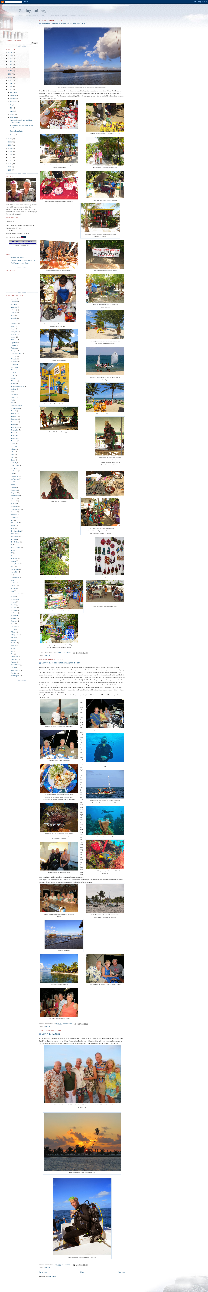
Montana (13, 512)
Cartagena (14, 351)
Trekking (13, 643)
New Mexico (15, 536)
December (13, 92)
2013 (10, 139)
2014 (10, 89)
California (14, 340)
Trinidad (13, 645)
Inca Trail (14, 446)
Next (31, 243)
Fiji (12, 392)
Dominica (14, 383)
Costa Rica (14, 367)
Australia (13, 318)
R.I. (12, 575)
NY (12, 553)
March (12, 114)
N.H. (12, 520)
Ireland (13, 452)
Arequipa (14, 307)
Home (82, 1272)
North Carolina (15, 547)
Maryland (14, 493)
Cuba (12, 370)
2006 (10, 161)
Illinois (13, 444)
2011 (10, 145)
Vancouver (14, 656)
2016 (10, 83)
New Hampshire (16, 531)
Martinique (14, 490)
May (12, 108)
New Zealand (15, 542)
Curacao (13, 375)
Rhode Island (15, 577)
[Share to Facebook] (84, 653)
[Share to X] (82, 653)
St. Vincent (14, 615)
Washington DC (16, 670)
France (13, 402)
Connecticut (15, 364)
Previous (14, 243)
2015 (10, 86)
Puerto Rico (14, 572)
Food (12, 400)
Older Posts (121, 1272)
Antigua (13, 304)
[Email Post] (74, 653)
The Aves (14, 626)
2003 (10, 170)
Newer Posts (43, 1272)
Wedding (13, 673)
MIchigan (14, 504)
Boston (13, 337)
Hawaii (13, 433)
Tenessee (13, 618)
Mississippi (14, 506)
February (13, 117)
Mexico (13, 501)
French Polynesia (16, 405)
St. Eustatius (15, 599)
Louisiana (14, 482)
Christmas (14, 356)
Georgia (13, 413)
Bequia (13, 329)
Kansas (13, 460)
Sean (12, 591)
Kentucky (14, 463)
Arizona (13, 310)
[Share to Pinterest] (86, 653)
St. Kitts (13, 605)
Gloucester (14, 422)
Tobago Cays (15, 635)
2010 (10, 148)
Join (27, 243)
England (13, 389)
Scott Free (14, 588)
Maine (13, 484)
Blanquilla (14, 332)
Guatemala (14, 430)
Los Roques (14, 476)
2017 (10, 80)
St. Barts (13, 596)
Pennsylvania (15, 564)
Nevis (12, 528)
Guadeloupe (15, 427)
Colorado (14, 359)
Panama (13, 561)
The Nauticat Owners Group (20, 263)
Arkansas (13, 312)
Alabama (13, 299)
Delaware (14, 381)
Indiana (13, 449)
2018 (10, 77)
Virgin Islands (15, 665)
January (13, 135)
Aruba (13, 315)
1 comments (66, 653)
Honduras (14, 435)
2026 (10, 52)
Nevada (13, 525)
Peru (12, 566)
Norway (13, 550)
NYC (12, 555)
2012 (10, 142)
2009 (10, 151)
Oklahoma (14, 558)
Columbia (14, 362)
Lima (12, 474)
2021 (10, 68)
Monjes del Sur (15, 509)
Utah (12, 654)
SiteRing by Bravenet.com (22, 245)
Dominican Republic (17, 386)
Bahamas (13, 323)
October (13, 98)
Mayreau (13, 498)
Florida (13, 397)
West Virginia (15, 676)
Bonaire (13, 334)
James (12, 457)
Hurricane (14, 441)
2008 (10, 154)
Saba (12, 580)
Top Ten (13, 637)
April (12, 111)
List (18, 243)
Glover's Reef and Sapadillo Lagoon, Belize (61, 662)
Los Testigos (15, 479)
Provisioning (15, 569)
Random (22, 243)
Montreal (14, 514)
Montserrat (14, 517)
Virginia (13, 667)
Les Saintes (14, 471)
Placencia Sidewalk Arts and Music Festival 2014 (63, 23)
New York (14, 539)
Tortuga (13, 640)
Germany (13, 416)
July (11, 105)
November (13, 95)
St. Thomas (14, 613)
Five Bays (14, 394)
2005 (10, 164)
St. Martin (14, 610)
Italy (12, 454)
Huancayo (14, 438)
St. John (13, 602)
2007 (10, 157)
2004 (10, 167)
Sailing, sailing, (32, 10)
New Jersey (14, 534)
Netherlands (14, 523)
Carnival (13, 345)
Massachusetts (15, 495)
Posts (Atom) (52, 1276)
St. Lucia (13, 607)
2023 (10, 61)
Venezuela (14, 659)
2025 (10, 55)
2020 (10, 71)
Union (13, 648)
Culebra (13, 372)
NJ (11, 544)
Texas (12, 624)
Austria (13, 321)
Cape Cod (14, 342)
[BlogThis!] (79, 653)
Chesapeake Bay (16, 353)
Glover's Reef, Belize (51, 1033)
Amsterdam (14, 302)
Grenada (13, 424)
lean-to (13, 468)
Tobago (13, 632)
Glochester (14, 419)
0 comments (67, 1024)
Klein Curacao (15, 465)
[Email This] (77, 653)
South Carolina (15, 594)
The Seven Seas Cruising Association (23, 260)
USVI (12, 651)
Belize (47, 655)
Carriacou (14, 348)
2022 (10, 64)
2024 (10, 58)
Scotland (13, 585)
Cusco (13, 378)
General (13, 411)
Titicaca (13, 629)
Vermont (13, 662)
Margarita (14, 487)
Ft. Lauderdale (15, 408)
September (13, 102)
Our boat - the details (17, 257)
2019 (10, 74)
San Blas (13, 583)
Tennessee (14, 621)
